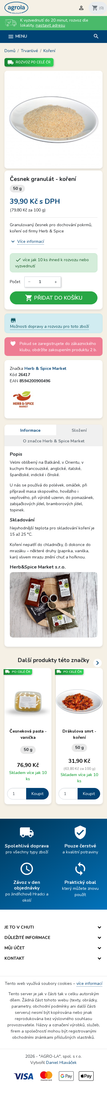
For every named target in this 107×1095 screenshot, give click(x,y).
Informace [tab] (30, 430)
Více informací (30, 241)
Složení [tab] (79, 430)
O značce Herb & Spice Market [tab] (53, 441)
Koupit (37, 794)
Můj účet (14, 948)
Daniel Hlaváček (61, 1062)
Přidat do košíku (53, 298)
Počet (15, 282)
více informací (89, 983)
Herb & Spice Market (45, 368)
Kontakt (14, 958)
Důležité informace (27, 937)
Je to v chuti (19, 927)
